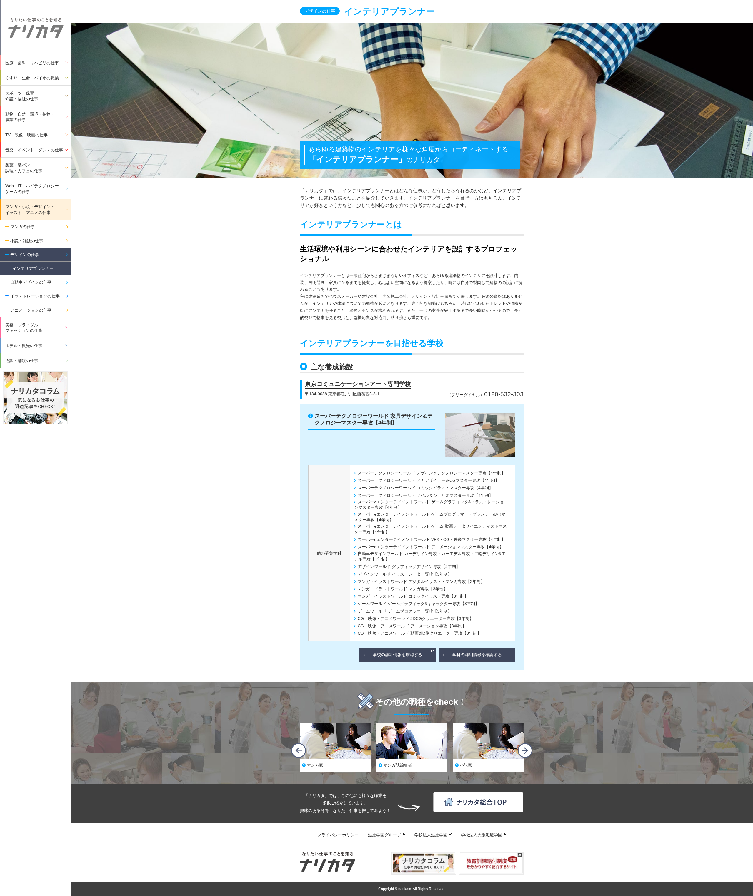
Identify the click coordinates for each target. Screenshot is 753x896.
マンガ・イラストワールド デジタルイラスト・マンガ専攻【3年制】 (421, 581)
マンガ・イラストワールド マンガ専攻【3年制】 (403, 588)
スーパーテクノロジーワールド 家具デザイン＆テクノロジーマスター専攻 (374, 419)
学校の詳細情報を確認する (397, 654)
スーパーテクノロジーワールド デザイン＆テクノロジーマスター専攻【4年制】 (431, 473)
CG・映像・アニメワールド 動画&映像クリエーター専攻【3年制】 (419, 633)
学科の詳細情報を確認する (477, 654)
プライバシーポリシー (338, 835)
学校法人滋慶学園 (430, 835)
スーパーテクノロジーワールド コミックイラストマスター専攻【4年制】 (425, 487)
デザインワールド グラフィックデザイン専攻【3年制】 (409, 566)
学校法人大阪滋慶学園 (481, 835)
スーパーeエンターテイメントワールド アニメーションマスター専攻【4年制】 (431, 546)
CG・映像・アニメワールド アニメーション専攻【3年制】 (412, 625)
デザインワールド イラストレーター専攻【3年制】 (405, 574)
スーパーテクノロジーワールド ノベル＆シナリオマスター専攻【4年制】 (425, 495)
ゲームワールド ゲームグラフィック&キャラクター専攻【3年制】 (418, 603)
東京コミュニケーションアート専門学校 (358, 384)
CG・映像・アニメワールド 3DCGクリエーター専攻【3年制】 (416, 618)
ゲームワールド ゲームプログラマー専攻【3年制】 (405, 611)
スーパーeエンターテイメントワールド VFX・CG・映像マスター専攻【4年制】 (431, 539)
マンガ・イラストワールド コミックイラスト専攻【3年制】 (413, 596)
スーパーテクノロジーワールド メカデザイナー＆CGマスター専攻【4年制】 (428, 480)
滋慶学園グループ (384, 835)
